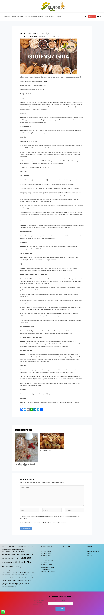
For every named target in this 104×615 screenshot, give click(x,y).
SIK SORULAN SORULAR (47, 567)
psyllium (4, 580)
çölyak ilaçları (5, 586)
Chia (27, 551)
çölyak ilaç (32, 583)
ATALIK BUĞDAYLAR (46, 547)
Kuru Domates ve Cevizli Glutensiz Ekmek (25, 465)
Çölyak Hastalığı (10, 583)
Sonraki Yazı (87, 421)
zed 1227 (29, 580)
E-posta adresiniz (60, 600)
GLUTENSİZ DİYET (46, 553)
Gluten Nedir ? (46, 450)
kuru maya (30, 575)
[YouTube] (69, 547)
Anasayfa (7, 16)
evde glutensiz (27, 554)
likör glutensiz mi (5, 577)
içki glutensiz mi (27, 572)
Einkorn (18, 554)
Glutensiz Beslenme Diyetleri (34, 16)
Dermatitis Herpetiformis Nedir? (8, 554)
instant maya (20, 572)
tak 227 (20, 580)
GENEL (31, 37)
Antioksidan (19, 547)
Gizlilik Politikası (47, 522)
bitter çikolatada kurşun (19, 549)
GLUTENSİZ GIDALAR (46, 558)
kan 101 (34, 572)
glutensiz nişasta (7, 570)
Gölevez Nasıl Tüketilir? (18, 570)
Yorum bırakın (24, 37)
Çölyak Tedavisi (24, 584)
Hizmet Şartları (56, 522)
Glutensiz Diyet (24, 562)
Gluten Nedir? (15, 558)
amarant (12, 547)
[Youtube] (98, 16)
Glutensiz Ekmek (11, 566)
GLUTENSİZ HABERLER (39, 37)
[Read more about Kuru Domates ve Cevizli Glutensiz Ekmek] (26, 447)
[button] (85, 17)
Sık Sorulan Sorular (17, 16)
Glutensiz (25, 558)
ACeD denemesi (5, 547)
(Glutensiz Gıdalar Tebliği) (39, 81)
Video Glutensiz (49, 16)
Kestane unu (18, 575)
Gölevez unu (14, 572)
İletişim (59, 16)
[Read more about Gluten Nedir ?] (52, 441)
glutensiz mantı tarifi (24, 567)
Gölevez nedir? (27, 570)
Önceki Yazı (16, 421)
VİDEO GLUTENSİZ (46, 569)
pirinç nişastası (28, 577)
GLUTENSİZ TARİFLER (47, 565)
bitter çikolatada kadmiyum (8, 549)
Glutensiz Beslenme (8, 563)
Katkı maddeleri (25, 221)
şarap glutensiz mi (12, 586)
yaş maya (24, 580)
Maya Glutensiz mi (14, 577)
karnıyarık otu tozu (8, 575)
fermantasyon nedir (6, 558)
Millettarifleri (21, 577)
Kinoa (25, 575)
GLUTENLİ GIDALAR (46, 551)
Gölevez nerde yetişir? (6, 572)
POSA (34, 577)
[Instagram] (100, 16)
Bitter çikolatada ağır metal (30, 547)
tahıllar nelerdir (13, 580)
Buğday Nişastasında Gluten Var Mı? (13, 551)
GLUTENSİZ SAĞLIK (46, 562)
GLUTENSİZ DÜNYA (46, 556)
